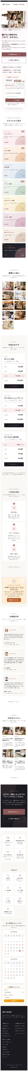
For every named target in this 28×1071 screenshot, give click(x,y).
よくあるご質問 (5, 1052)
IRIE (6, 4)
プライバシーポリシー (12, 103)
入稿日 (6, 990)
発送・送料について (6, 1035)
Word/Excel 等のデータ (20, 1028)
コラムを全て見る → (14, 777)
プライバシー (5, 1056)
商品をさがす (15, 54)
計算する (15, 1000)
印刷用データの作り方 (19, 1030)
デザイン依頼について (7, 1042)
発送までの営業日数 (9, 995)
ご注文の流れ (5, 1025)
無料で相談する (14, 60)
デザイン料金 (5, 1044)
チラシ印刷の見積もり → (14, 386)
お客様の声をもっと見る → (14, 701)
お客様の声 (4, 1049)
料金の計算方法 (5, 1033)
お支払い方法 (5, 1030)
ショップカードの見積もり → (14, 425)
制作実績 (4, 1047)
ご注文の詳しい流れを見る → (14, 567)
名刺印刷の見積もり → (14, 464)
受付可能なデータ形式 (19, 1025)
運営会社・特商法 (6, 1054)
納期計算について (6, 1028)
